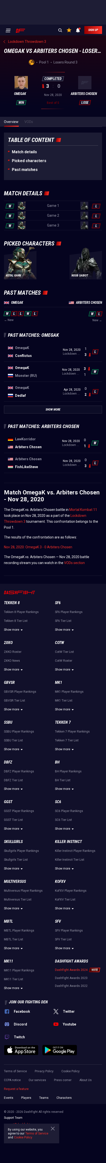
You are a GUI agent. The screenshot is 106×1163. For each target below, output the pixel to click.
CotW (59, 642)
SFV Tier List (63, 939)
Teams (44, 1098)
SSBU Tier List (13, 740)
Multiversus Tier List (18, 899)
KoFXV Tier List (65, 899)
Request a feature (16, 1089)
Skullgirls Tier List (16, 859)
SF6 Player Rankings (69, 612)
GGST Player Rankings (19, 811)
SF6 (58, 602)
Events (8, 1098)
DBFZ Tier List (13, 780)
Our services (37, 1080)
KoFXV (60, 881)
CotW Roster (63, 660)
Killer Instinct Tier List (69, 859)
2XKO (8, 642)
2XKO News (12, 660)
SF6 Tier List (63, 621)
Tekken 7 (63, 722)
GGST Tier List (13, 820)
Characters (64, 1098)
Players (26, 1098)
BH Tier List (63, 780)
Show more (11, 629)
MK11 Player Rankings (19, 970)
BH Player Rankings (68, 771)
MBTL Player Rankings (19, 930)
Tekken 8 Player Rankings (21, 612)
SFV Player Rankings (69, 930)
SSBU (8, 722)
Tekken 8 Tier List (16, 621)
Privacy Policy (44, 1071)
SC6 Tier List (63, 820)
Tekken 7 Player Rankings (72, 731)
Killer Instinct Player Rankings (75, 851)
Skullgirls (13, 841)
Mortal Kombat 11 (83, 510)
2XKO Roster (12, 652)
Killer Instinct (68, 841)
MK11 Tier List (13, 979)
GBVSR (9, 682)
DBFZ (8, 762)
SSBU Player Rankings (19, 731)
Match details (24, 152)
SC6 (58, 801)
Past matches (25, 169)
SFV (58, 921)
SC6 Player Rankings (69, 811)
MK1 (58, 682)
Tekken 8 (12, 602)
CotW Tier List (64, 652)
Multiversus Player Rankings (23, 890)
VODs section (74, 563)
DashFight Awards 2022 (71, 986)
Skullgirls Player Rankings (21, 851)
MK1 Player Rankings (69, 691)
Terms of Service (15, 1071)
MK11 (8, 961)
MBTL (8, 921)
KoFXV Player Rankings (71, 890)
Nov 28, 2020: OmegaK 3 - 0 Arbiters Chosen (38, 547)
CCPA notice (12, 1080)
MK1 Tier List (63, 700)
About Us (85, 1080)
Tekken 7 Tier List (67, 740)
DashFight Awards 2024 (71, 970)
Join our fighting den (28, 1002)
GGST (8, 801)
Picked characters (29, 160)
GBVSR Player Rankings (20, 691)
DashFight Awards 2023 (71, 978)
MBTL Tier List (13, 939)
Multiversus (15, 881)
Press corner (62, 1080)
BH (57, 762)
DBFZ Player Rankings (19, 771)
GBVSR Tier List (14, 700)
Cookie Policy (70, 1071)
